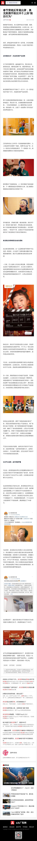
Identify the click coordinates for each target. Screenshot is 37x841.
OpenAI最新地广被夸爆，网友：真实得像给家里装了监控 (22, 813)
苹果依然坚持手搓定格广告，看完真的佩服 (22, 795)
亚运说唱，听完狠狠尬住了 (14, 701)
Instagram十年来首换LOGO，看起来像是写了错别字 (22, 807)
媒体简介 (5, 827)
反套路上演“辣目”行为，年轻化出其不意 (18, 679)
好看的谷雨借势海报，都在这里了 (13, 693)
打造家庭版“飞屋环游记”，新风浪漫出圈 (18, 687)
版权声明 (18, 827)
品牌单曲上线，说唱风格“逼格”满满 (16, 708)
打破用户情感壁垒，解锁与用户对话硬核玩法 (18, 739)
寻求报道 (25, 827)
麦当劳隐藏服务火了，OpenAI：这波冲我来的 (22, 789)
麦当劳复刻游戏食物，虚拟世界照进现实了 (22, 801)
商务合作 (31, 827)
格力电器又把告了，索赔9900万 (14, 722)
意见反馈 (12, 827)
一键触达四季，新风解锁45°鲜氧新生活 (18, 730)
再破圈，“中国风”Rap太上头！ (15, 714)
